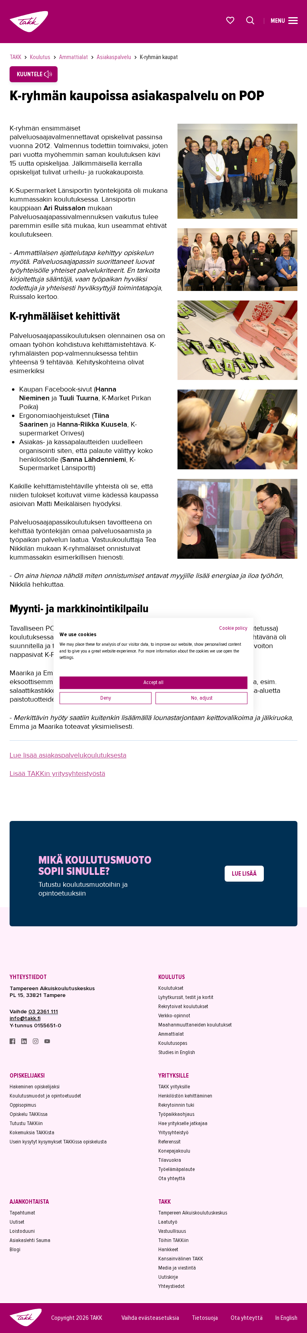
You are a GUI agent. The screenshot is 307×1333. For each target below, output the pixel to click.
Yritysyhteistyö (173, 1132)
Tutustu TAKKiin (26, 1123)
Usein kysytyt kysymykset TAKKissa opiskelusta (58, 1142)
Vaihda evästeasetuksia (150, 1318)
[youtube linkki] (47, 1042)
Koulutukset (170, 988)
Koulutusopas (172, 1043)
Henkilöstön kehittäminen (185, 1096)
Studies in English (176, 1052)
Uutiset (17, 1222)
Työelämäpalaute (176, 1169)
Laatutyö (167, 1222)
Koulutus (41, 57)
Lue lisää (244, 873)
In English (286, 1318)
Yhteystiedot (28, 977)
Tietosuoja (205, 1318)
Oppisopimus (23, 1105)
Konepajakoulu (174, 1151)
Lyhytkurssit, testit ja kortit (185, 997)
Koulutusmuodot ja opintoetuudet (45, 1096)
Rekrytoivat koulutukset (183, 1006)
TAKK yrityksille (174, 1087)
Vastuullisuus (172, 1231)
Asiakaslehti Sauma (30, 1240)
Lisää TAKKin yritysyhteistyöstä (57, 773)
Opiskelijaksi (27, 1075)
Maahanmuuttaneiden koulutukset (195, 1025)
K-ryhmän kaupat (159, 57)
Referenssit (169, 1142)
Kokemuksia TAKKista (32, 1132)
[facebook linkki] (13, 1042)
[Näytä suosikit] (230, 20)
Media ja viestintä (177, 1268)
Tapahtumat (22, 1213)
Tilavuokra (169, 1160)
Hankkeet (168, 1249)
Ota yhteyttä (171, 1178)
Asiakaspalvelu (114, 57)
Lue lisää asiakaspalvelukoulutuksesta (68, 755)
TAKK (16, 57)
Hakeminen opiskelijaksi (35, 1087)
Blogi (15, 1249)
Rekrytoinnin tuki (176, 1105)
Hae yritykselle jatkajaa (182, 1123)
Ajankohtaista (29, 1201)
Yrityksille (173, 1075)
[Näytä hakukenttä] (250, 20)
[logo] (26, 1325)
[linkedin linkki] (24, 1042)
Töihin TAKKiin (173, 1240)
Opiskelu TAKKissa (29, 1114)
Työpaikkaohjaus (176, 1114)
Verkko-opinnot (174, 1016)
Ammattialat (74, 57)
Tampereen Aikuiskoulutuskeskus (192, 1213)
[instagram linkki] (36, 1042)
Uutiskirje (168, 1277)
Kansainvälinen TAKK (180, 1259)
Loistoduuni (22, 1231)
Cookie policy (233, 628)
